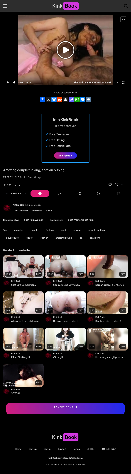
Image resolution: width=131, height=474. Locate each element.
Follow (49, 210)
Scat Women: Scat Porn (80, 219)
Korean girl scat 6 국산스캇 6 (109, 284)
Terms (76, 448)
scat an (44, 237)
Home (18, 448)
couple (34, 230)
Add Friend (37, 210)
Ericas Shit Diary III (20, 357)
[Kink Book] (7, 208)
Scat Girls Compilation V (23, 284)
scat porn (95, 237)
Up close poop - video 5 (65, 320)
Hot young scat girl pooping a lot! (110, 357)
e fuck (29, 237)
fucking (50, 230)
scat (63, 230)
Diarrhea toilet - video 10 (108, 320)
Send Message (21, 210)
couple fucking (97, 230)
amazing (18, 230)
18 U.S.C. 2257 (108, 448)
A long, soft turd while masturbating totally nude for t (25, 320)
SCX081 (15, 393)
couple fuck (12, 237)
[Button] (40, 193)
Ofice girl (58, 357)
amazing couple (64, 237)
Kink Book (18, 204)
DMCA (90, 448)
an (81, 237)
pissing (77, 230)
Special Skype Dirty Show (66, 284)
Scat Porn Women (33, 219)
